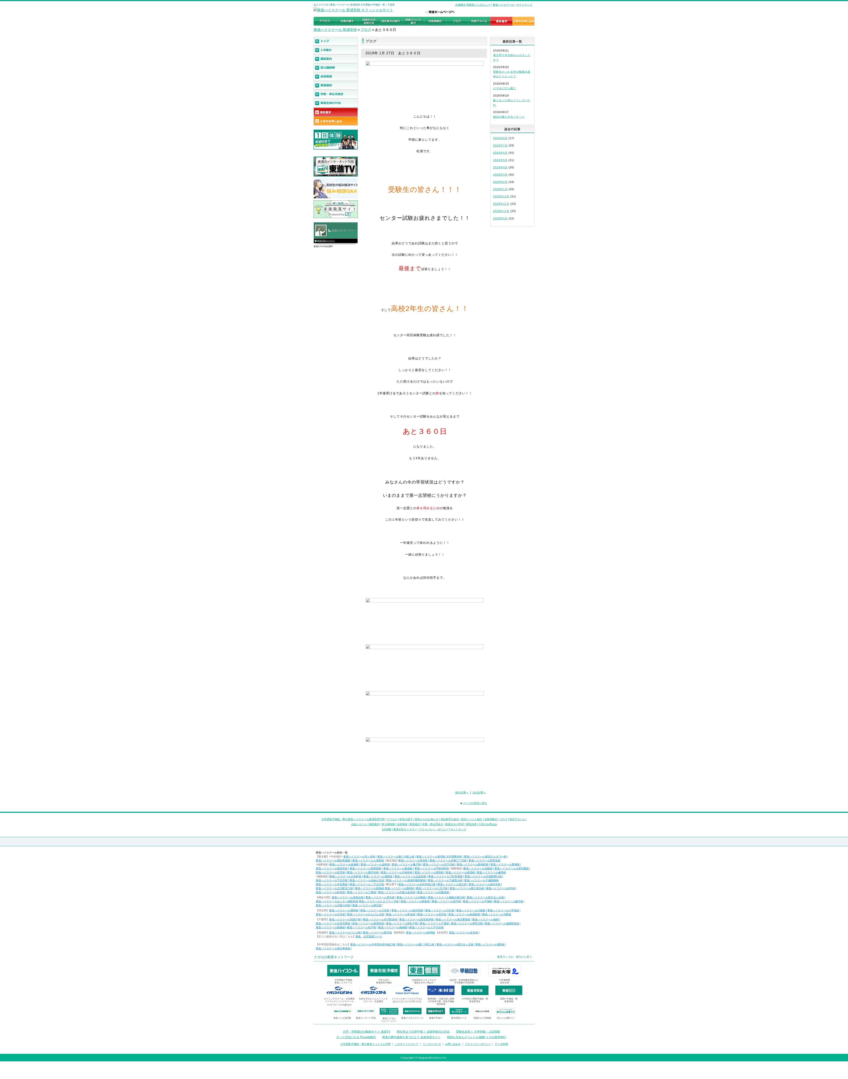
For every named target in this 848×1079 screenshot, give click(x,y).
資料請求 (471, 824)
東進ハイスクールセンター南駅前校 (337, 901)
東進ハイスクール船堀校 (398, 868)
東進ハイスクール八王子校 (432, 888)
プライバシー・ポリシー (433, 829)
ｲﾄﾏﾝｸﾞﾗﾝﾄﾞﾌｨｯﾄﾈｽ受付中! (339, 1005)
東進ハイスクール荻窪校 (330, 872)
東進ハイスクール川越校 (470, 910)
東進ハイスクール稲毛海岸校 (416, 919)
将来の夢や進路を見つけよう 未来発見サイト (411, 1037)
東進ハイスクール (503, 4)
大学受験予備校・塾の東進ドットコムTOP (365, 1044)
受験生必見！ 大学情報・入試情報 (478, 1031)
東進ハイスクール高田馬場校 (333, 860)
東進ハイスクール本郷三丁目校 (448, 860)
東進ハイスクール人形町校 (368, 860)
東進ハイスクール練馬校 (491, 872)
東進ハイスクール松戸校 (361, 927)
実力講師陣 (388, 824)
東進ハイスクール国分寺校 (484, 884)
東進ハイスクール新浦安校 (368, 923)
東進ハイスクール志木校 (330, 914)
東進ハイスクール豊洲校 (505, 864)
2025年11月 (501, 203)
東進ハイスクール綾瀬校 (344, 864)
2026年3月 (500, 174)
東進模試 (414, 824)
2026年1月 (500, 189)
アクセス (392, 819)
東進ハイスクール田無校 (369, 888)
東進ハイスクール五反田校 (410, 876)
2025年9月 (500, 218)
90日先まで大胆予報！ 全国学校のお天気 (423, 1031)
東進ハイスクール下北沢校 (332, 880)
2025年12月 (501, 196)
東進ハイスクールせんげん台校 (365, 914)
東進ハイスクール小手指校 (503, 910)
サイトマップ (524, 4)
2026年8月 (500, 138)
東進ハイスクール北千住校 (439, 864)
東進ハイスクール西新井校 (332, 868)
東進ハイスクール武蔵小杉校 (333, 905)
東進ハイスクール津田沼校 (467, 923)
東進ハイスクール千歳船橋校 (481, 880)
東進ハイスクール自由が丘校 (367, 880)
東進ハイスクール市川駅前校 (380, 919)
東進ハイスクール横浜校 (366, 905)
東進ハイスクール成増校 (460, 872)
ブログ (366, 30)
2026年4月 (500, 167)
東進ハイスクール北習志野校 (333, 923)
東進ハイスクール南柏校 (392, 927)
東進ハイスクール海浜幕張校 (453, 919)
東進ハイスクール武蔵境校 (433, 892)
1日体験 (386, 829)
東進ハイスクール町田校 (330, 892)
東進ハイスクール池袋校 (477, 868)
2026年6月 (500, 152)
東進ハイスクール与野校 (496, 914)
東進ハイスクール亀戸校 (406, 864)
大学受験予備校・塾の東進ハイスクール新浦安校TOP (353, 819)
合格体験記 (491, 819)
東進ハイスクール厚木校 (380, 897)
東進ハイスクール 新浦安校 (335, 30)
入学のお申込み (488, 824)
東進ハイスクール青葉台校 (347, 897)
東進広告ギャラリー (326, 241)
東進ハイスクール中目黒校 (332, 884)
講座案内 (374, 824)
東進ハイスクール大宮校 (374, 910)
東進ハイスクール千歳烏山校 (445, 880)
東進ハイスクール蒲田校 (377, 876)
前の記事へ (461, 792)
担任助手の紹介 (450, 819)
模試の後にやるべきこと (509, 116)
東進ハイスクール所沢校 (431, 914)
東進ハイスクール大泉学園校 (511, 868)
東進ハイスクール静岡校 (420, 932)
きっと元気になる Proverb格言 (356, 1037)
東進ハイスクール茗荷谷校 (484, 860)
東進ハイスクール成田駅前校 (502, 923)
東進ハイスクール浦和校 (343, 910)
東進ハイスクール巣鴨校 (429, 872)
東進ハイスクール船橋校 (330, 927)
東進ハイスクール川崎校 (411, 897)
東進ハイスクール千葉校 (434, 923)
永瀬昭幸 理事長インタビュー (472, 4)
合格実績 (402, 824)
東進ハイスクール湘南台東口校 (446, 897)
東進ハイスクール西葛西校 (365, 868)
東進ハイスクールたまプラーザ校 (379, 901)
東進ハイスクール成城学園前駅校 (406, 880)
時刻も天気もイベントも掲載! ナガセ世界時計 (476, 1037)
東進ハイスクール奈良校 (463, 932)
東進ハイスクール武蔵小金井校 (396, 892)
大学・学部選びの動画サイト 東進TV (366, 1031)
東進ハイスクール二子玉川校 (367, 884)
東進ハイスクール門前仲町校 (432, 868)
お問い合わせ (453, 1044)
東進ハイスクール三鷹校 (361, 892)
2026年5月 (500, 160)
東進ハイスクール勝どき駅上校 (395, 856)
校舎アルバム (517, 819)
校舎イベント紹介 (471, 819)
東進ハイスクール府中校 (500, 888)
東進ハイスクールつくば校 (345, 932)
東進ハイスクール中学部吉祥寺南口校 (372, 944)
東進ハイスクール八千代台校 (426, 927)
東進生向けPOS (454, 824)
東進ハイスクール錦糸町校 (472, 864)
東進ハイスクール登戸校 (446, 901)
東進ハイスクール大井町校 (345, 876)
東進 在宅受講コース (369, 936)
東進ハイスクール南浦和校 (464, 914)
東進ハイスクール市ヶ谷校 (359, 856)
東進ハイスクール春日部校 (407, 910)
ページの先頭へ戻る (475, 803)
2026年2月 (500, 182)
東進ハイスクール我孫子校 (345, 919)
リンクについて (431, 1044)
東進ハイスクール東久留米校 (467, 888)
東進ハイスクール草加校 (400, 914)
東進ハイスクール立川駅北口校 (334, 888)
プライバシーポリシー (478, 1044)
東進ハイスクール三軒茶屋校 (445, 876)
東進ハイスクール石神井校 (397, 872)
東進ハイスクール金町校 (375, 864)
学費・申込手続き (432, 824)
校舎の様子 (406, 819)
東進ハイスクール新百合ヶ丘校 (485, 897)
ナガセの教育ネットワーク (334, 957)
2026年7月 (500, 145)
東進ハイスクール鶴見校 (415, 901)
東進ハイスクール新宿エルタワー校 (485, 856)
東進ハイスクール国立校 (452, 884)
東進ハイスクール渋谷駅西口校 (483, 876)
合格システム (359, 824)
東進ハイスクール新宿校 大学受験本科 (439, 856)
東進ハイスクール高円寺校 (363, 872)
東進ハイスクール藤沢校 (508, 901)
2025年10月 (501, 211)
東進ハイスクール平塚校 (477, 901)
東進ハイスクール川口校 (439, 910)
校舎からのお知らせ (427, 819)
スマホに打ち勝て (504, 88)
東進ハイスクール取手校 (377, 932)
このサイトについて (406, 1044)
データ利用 (501, 1044)
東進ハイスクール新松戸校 (402, 923)
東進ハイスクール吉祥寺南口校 (416, 884)
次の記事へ (479, 792)
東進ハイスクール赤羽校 (413, 860)
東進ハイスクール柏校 (485, 919)
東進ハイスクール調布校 (399, 888)
